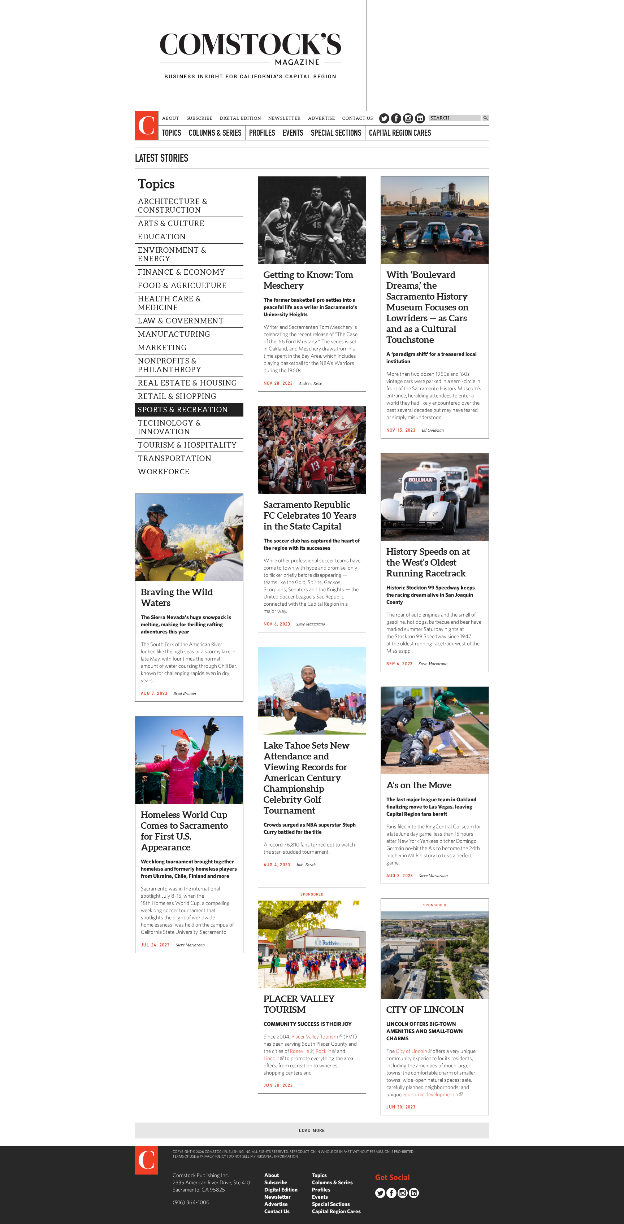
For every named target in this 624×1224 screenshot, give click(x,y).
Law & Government (181, 321)
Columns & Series (215, 132)
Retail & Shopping (177, 396)
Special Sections (336, 132)
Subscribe (200, 118)
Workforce (164, 472)
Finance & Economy (181, 272)
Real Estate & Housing (187, 383)
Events (293, 132)
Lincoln (272, 1058)
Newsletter (284, 118)
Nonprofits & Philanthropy (170, 365)
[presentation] (147, 125)
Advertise (321, 118)
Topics (171, 132)
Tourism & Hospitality (187, 445)
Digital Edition (240, 118)
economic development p (430, 1094)
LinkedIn (420, 118)
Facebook (396, 118)
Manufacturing (174, 334)
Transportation (175, 458)
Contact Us (357, 118)
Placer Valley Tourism (314, 1036)
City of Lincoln (411, 1051)
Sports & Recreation (183, 410)
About (170, 118)
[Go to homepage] (250, 55)
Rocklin (324, 1051)
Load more (312, 1130)
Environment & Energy (172, 254)
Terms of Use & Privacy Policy (199, 1156)
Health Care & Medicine (170, 303)
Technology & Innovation (169, 427)
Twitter (384, 118)
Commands (5, 1218)
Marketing (162, 348)
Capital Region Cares (400, 132)
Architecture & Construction (173, 205)
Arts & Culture (171, 223)
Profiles (262, 132)
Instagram (408, 118)
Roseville (299, 1051)
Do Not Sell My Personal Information (263, 1156)
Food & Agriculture (182, 285)
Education (162, 237)
